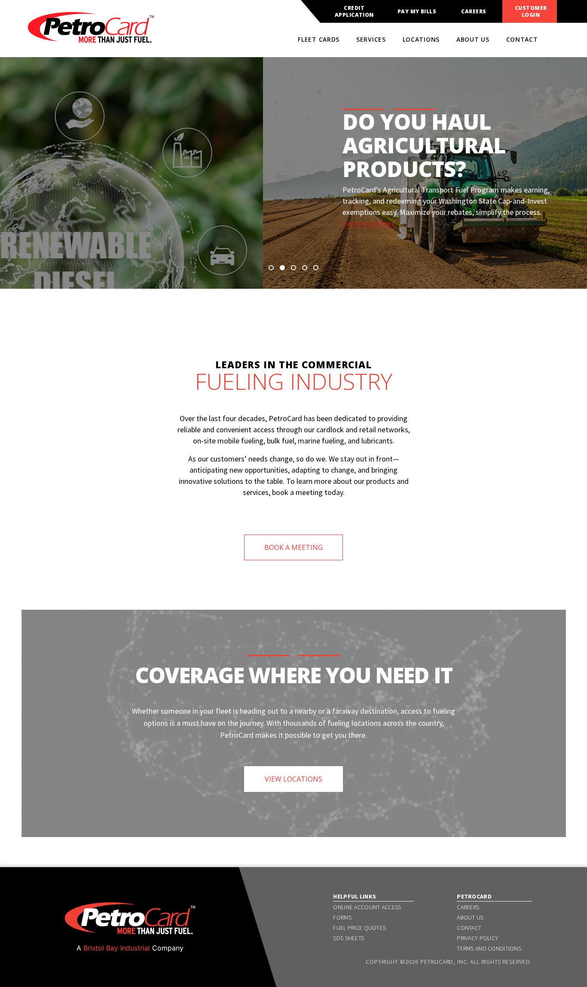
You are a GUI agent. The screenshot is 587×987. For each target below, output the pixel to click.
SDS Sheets (348, 938)
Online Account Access (367, 907)
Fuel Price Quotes (359, 928)
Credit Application (354, 11)
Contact (522, 39)
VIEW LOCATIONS (293, 779)
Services (371, 39)
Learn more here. (106, 223)
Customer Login (531, 11)
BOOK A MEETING (293, 547)
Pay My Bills (417, 11)
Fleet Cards (318, 39)
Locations (421, 39)
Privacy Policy (477, 938)
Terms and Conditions (489, 948)
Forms (342, 917)
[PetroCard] (91, 39)
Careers (473, 11)
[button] (271, 267)
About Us (472, 39)
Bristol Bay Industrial (116, 948)
